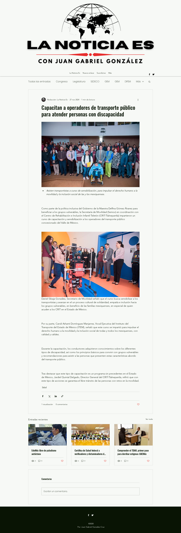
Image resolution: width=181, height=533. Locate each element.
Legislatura (79, 81)
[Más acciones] (138, 99)
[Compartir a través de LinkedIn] (55, 396)
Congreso (62, 81)
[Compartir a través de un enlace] (62, 396)
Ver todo (149, 419)
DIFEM (128, 81)
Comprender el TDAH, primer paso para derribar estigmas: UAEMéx (133, 452)
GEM (107, 81)
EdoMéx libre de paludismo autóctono (44, 452)
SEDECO (95, 81)
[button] (149, 81)
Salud (44, 387)
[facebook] (149, 74)
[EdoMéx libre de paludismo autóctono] (47, 435)
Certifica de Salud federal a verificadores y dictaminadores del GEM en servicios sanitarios (90, 452)
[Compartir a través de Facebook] (42, 396)
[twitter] (153, 74)
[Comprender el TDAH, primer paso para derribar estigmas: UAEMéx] (133, 435)
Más (138, 81)
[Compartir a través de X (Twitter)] (49, 396)
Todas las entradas (39, 81)
